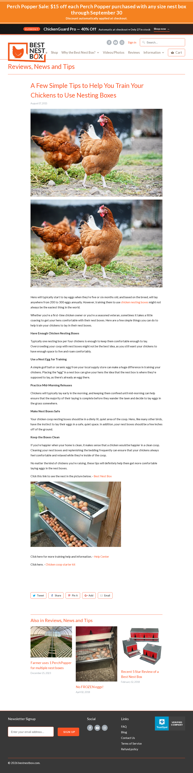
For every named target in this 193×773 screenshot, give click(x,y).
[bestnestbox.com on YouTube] (115, 42)
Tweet (40, 595)
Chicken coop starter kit (60, 564)
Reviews (134, 52)
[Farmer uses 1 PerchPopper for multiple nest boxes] (51, 641)
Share (58, 595)
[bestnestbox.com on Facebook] (109, 42)
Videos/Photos (113, 52)
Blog (124, 732)
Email (107, 595)
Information (152, 52)
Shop (54, 52)
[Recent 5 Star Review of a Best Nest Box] (141, 646)
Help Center (101, 556)
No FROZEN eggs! (89, 687)
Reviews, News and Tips (41, 66)
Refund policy (129, 749)
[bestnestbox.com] (28, 38)
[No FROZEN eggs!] (96, 654)
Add (91, 595)
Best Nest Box (103, 476)
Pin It (75, 595)
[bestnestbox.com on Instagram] (121, 42)
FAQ (124, 726)
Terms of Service (131, 743)
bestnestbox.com (29, 763)
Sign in (132, 42)
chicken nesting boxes (134, 302)
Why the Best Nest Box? (78, 52)
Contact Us (128, 737)
